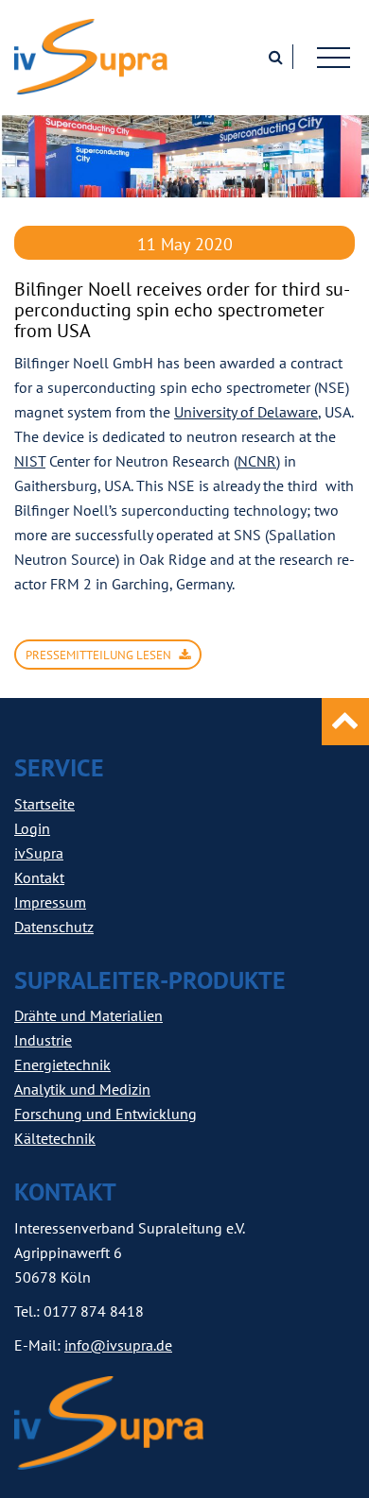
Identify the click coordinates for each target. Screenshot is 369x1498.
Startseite (44, 803)
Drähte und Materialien (88, 1015)
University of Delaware (246, 411)
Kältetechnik (55, 1138)
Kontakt (39, 877)
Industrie (43, 1039)
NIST (29, 460)
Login (32, 828)
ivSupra (38, 852)
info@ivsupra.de (118, 1345)
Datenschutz (54, 926)
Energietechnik (62, 1064)
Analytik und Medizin (82, 1089)
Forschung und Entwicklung (105, 1113)
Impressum (50, 902)
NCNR (256, 460)
